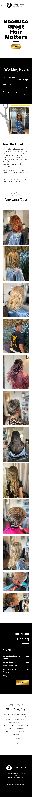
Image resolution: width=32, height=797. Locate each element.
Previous (14, 743)
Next (17, 743)
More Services (22, 682)
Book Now (16, 47)
